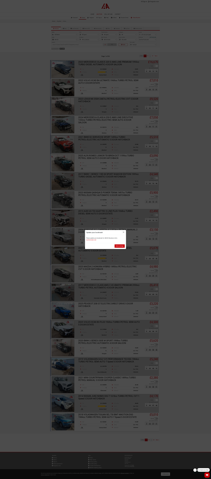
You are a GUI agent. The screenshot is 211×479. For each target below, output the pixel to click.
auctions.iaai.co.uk (91, 240)
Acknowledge (120, 246)
